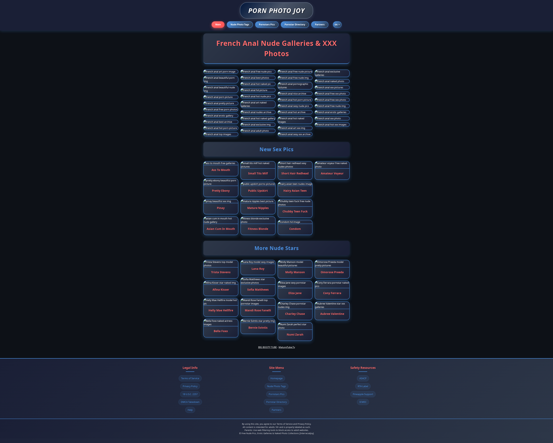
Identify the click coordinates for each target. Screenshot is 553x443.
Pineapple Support (363, 394)
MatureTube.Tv (287, 347)
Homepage (276, 378)
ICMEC (363, 402)
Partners (320, 24)
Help (190, 409)
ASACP (363, 378)
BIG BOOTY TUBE (267, 347)
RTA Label (363, 386)
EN (336, 24)
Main (218, 24)
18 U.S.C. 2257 (190, 394)
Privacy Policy (190, 386)
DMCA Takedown (190, 402)
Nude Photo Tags (240, 24)
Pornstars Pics (267, 24)
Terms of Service (190, 378)
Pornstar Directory (295, 24)
